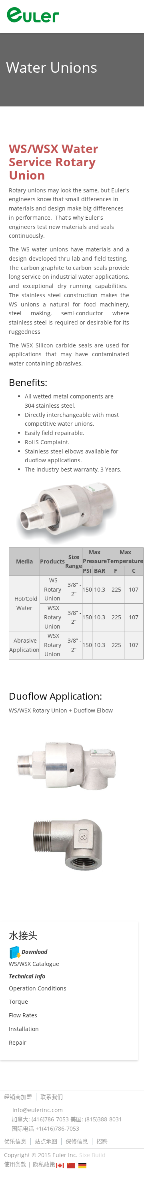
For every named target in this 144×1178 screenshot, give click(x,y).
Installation (24, 1029)
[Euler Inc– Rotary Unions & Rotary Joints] (21, 16)
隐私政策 (44, 1164)
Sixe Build (92, 1155)
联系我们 (51, 1096)
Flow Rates (23, 1015)
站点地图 (46, 1141)
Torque (18, 1001)
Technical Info (27, 976)
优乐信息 (15, 1141)
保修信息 (77, 1141)
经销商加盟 (18, 1096)
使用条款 (15, 1164)
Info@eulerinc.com (37, 1110)
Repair (17, 1042)
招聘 (102, 1141)
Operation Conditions (37, 988)
